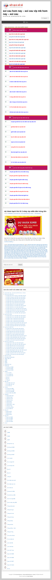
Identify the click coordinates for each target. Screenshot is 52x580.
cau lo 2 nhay (23, 253)
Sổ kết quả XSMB (9, 367)
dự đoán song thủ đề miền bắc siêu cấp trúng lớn (15, 325)
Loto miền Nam (10, 546)
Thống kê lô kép (9, 400)
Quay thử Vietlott (9, 421)
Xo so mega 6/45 (9, 374)
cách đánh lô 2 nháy (19, 249)
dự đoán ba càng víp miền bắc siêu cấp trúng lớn (15, 297)
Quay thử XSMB (9, 417)
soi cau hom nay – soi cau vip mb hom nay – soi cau (25, 12)
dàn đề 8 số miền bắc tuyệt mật (17, 58)
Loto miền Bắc (10, 542)
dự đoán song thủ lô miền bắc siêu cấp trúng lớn (15, 324)
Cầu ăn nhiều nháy (35, 251)
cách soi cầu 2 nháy (27, 249)
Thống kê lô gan (9, 397)
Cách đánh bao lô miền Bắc (9, 249)
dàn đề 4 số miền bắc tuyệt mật (17, 53)
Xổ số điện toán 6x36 (11, 480)
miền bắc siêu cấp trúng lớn (32, 256)
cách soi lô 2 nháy (43, 249)
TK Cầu (6, 387)
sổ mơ (6, 423)
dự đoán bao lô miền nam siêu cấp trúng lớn (14, 342)
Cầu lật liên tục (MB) (10, 390)
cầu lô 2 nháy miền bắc (24, 254)
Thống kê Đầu (9, 401)
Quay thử (6, 415)
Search (20, 264)
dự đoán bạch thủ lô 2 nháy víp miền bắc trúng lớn (25, 211)
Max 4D (7, 378)
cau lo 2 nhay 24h (30, 253)
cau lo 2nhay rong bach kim (17, 255)
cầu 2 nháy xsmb (22, 251)
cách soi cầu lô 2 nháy (35, 249)
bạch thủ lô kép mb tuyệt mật (16, 42)
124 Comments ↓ (37, 213)
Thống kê (8, 380)
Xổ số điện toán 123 (10, 384)
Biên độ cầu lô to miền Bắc (16, 248)
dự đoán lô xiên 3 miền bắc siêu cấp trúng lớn (15, 320)
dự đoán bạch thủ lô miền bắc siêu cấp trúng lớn (15, 301)
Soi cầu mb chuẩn (11, 244)
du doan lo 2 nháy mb (33, 255)
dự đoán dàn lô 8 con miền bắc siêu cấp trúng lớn (16, 317)
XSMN (6, 362)
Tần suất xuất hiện (10, 407)
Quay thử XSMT (9, 420)
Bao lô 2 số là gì (7, 248)
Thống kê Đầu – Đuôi (10, 404)
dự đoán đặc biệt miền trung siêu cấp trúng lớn (15, 331)
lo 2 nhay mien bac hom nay (12, 256)
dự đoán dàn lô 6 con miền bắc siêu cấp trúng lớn (16, 315)
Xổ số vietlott (8, 372)
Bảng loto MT (9, 412)
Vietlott (6, 371)
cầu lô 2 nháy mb (16, 254)
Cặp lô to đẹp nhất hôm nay (31, 250)
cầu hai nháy (41, 251)
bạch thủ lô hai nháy (23, 245)
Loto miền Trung (10, 550)
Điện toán (6, 381)
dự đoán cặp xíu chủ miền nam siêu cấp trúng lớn (16, 344)
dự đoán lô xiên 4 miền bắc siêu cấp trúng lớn (15, 321)
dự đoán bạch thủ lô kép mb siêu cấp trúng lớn (15, 300)
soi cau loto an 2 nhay (18, 258)
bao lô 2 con (29, 245)
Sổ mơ (8, 568)
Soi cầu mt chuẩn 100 (9, 327)
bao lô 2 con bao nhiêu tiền (37, 245)
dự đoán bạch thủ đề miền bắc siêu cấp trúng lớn (15, 298)
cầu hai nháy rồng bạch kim (15, 253)
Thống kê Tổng (9, 405)
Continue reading (9, 241)
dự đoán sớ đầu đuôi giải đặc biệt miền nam (14, 351)
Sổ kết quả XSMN (9, 370)
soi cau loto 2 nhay (9, 258)
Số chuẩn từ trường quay (9, 357)
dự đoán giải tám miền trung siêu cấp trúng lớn (15, 332)
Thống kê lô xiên (9, 398)
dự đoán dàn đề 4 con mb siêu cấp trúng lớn (14, 304)
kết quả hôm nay (8, 364)
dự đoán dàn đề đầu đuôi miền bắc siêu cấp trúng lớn (16, 310)
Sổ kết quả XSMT (9, 368)
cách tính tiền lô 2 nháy (8, 250)
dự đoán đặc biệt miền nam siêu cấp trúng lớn (15, 345)
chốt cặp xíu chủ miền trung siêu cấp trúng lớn (15, 330)
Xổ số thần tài (9, 385)
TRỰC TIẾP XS (8, 358)
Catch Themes (30, 576)
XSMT (6, 361)
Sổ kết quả (7, 365)
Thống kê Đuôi (9, 403)
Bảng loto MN (9, 414)
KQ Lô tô (6, 410)
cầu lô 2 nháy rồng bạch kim (34, 254)
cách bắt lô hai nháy (41, 248)
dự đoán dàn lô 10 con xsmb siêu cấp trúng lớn (15, 311)
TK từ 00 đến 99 (9, 408)
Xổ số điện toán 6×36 (10, 382)
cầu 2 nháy (39, 250)
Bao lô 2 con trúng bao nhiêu (28, 247)
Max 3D (7, 377)
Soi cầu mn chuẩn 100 (9, 341)
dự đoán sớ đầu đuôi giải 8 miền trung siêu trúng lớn (16, 335)
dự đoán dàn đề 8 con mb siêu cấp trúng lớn (14, 307)
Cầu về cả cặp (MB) (10, 391)
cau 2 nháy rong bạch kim (14, 251)
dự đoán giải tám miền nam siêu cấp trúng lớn (15, 347)
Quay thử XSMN (9, 418)
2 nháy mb (29, 244)
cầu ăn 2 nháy (28, 251)
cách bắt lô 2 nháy (33, 248)
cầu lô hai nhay (26, 255)
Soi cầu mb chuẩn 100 (19, 244)
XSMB (6, 360)
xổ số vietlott (9, 458)
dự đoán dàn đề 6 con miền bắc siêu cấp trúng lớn (16, 305)
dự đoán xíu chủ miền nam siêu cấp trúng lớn (15, 354)
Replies (25, 258)
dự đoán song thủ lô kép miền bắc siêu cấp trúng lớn (16, 322)
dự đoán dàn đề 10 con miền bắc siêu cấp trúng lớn (16, 308)
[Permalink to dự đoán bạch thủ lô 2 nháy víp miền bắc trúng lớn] (23, 236)
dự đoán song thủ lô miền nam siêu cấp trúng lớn (15, 352)
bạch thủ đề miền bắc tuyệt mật (17, 47)
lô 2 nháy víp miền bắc (22, 256)
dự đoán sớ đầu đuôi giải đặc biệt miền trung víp (15, 337)
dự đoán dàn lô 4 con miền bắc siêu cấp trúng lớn (16, 312)
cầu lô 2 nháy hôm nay (8, 254)
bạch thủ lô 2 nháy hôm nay (37, 244)
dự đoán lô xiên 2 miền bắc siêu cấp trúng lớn (15, 318)
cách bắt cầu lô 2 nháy (25, 248)
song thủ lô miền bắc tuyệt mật (17, 36)
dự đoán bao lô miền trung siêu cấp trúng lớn (15, 328)
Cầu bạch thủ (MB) (10, 388)
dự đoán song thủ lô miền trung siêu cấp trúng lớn (16, 338)
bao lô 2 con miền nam (18, 247)
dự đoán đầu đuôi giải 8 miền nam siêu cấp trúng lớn (16, 350)
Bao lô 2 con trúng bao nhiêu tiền (41, 247)
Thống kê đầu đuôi (9, 395)
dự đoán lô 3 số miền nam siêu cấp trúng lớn (15, 348)
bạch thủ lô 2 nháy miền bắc (13, 245)
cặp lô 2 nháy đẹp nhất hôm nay (20, 250)
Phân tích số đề (8, 355)
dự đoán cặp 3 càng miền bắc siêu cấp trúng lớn (15, 302)
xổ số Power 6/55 (9, 375)
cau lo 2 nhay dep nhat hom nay (40, 253)
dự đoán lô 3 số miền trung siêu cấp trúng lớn (15, 334)
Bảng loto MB (9, 411)
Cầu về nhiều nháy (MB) (11, 392)
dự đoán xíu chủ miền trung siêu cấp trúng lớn (15, 340)
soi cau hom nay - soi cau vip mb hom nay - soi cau (23, 213)
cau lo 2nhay (9, 255)
